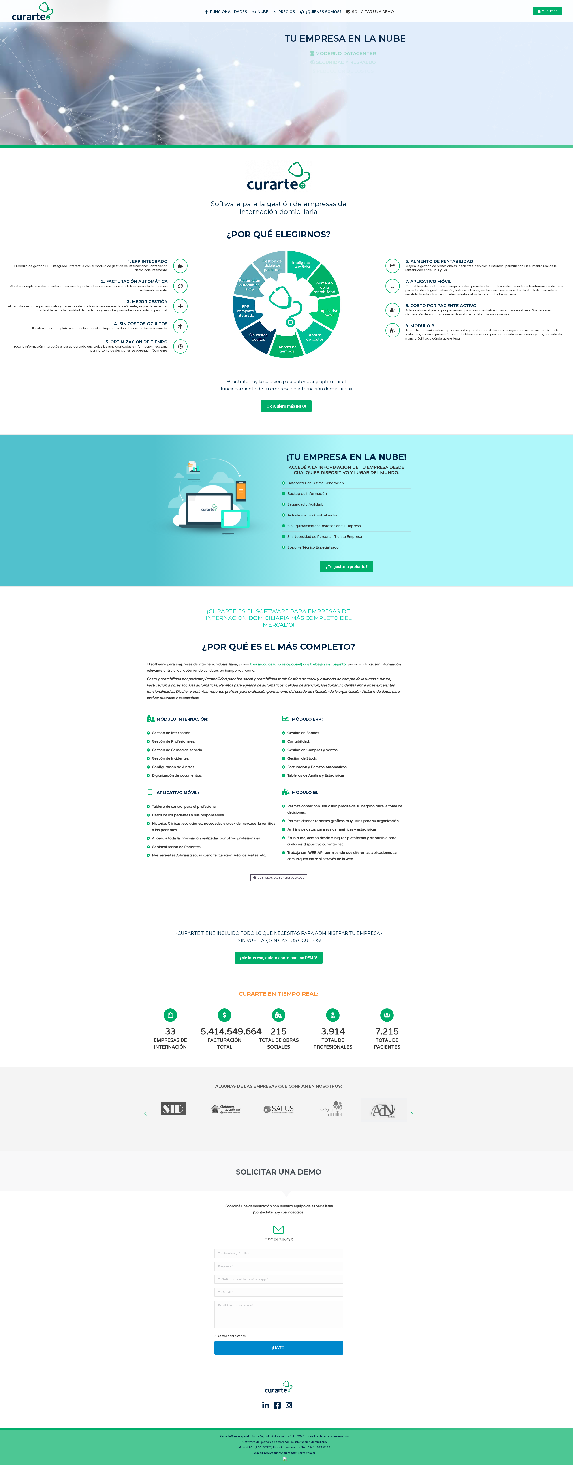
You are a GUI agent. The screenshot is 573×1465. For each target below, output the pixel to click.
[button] (145, 1113)
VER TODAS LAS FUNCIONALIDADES (281, 877)
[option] (173, 1110)
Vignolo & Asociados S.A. (277, 1436)
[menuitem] (225, 11)
